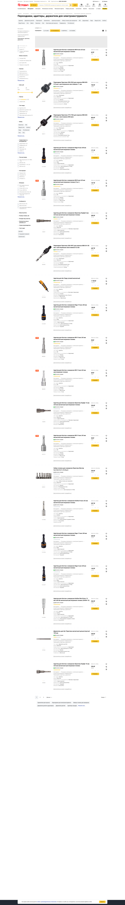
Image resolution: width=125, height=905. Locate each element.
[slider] (18, 92)
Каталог (34, 5)
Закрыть (102, 901)
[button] (40, 1)
